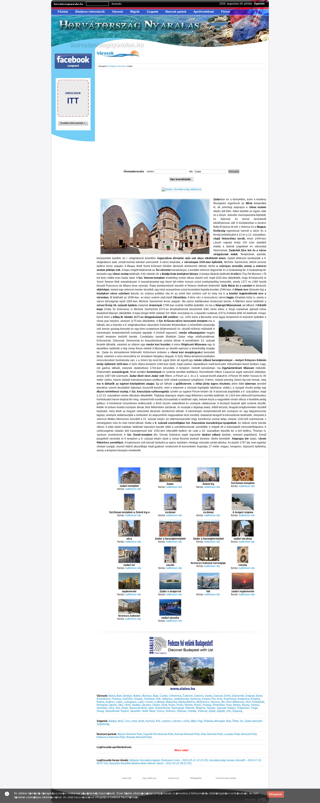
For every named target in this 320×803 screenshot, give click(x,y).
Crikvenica (175, 695)
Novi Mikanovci (235, 701)
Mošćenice (203, 701)
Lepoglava (130, 701)
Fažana (116, 698)
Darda (208, 695)
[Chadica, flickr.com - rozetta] (243, 562)
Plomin (189, 704)
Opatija (136, 704)
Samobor (102, 708)
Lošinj (185, 721)
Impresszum (173, 778)
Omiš (128, 704)
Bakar (112, 695)
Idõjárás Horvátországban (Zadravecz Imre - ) (169, 760)
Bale (119, 695)
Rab (228, 721)
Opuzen (146, 704)
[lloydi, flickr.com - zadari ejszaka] (170, 615)
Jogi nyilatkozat (149, 778)
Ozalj (164, 704)
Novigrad (102, 704)
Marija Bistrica (187, 701)
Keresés (116, 3)
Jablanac (167, 698)
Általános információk (90, 11)
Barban (127, 695)
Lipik (140, 701)
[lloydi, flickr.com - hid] (208, 589)
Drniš (227, 695)
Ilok (158, 698)
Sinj (117, 708)
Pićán (180, 704)
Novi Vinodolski (255, 701)
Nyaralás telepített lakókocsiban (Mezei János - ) (150, 763)
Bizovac (147, 695)
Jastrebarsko (181, 698)
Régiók (135, 11)
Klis (213, 698)
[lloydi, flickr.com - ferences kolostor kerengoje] (208, 560)
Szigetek (152, 11)
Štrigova (200, 708)
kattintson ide (133, 489)
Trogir (254, 708)
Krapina (255, 698)
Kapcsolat (126, 778)
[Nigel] (170, 481)
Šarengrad (177, 708)
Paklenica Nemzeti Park (111, 737)
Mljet (193, 721)
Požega (207, 704)
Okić (120, 704)
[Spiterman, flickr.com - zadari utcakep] (242, 536)
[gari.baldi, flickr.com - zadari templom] (129, 483)
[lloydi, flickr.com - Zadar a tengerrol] (170, 589)
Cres (127, 721)
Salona (255, 704)
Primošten (219, 704)
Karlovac (195, 698)
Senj (111, 708)
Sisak (124, 708)
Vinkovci (170, 711)
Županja (237, 711)
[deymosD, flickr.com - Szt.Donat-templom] (242, 480)
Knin (219, 698)
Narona (215, 701)
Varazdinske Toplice (117, 711)
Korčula (150, 721)
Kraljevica (243, 698)
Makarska (171, 701)
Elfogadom (275, 794)
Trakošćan (243, 708)
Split (150, 708)
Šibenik (189, 708)
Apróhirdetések (204, 11)
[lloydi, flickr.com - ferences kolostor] (129, 613)
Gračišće (127, 698)
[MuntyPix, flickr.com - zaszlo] (170, 562)
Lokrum (176, 721)
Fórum (225, 11)
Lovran (149, 701)
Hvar (134, 721)
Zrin (228, 711)
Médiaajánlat (196, 778)
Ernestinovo (104, 698)
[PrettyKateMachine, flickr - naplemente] (129, 589)
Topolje (211, 708)
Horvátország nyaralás (226, 778)
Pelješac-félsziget (214, 721)
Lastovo (166, 721)
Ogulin (113, 704)
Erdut (259, 695)
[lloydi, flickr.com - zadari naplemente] (242, 589)
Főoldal (63, 11)
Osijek (156, 704)
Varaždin (135, 711)
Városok (117, 11)
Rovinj (245, 704)
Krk (158, 721)
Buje (155, 695)
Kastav (206, 698)
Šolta (235, 721)
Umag (100, 711)
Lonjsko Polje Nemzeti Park (240, 734)
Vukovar (202, 711)
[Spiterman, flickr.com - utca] (129, 536)
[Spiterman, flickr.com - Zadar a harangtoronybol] (170, 536)
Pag (200, 721)
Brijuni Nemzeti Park (130, 734)
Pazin (171, 704)
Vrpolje (192, 711)
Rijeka (237, 704)
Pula (229, 704)
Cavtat (163, 695)
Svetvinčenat (162, 708)
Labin (119, 701)
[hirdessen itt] (73, 129)
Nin (223, 701)
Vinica (160, 711)
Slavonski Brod (138, 708)
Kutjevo (110, 701)
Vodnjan (182, 711)
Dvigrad (250, 695)
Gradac (138, 698)
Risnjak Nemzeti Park (139, 737)
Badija (112, 721)
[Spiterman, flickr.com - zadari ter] (129, 562)
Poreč (197, 704)
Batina (137, 695)
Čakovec (188, 695)
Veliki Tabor (148, 711)
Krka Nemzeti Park (212, 734)
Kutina (100, 701)
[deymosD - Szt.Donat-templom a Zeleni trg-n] (129, 509)
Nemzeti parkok (175, 11)
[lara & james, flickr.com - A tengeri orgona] (242, 509)
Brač (120, 721)
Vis (241, 721)
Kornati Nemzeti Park (187, 734)
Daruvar (218, 695)
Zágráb (221, 711)
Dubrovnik (238, 695)
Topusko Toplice (226, 708)
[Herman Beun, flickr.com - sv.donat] (170, 509)
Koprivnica (230, 698)
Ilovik (141, 721)
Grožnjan (149, 698)
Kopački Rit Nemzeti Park (158, 734)
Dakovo (199, 695)
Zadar (212, 711)
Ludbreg (159, 701)
